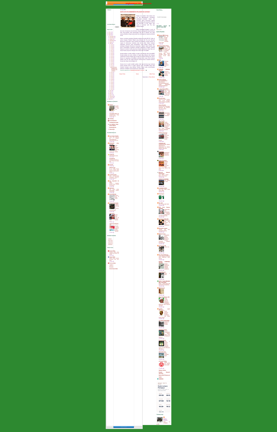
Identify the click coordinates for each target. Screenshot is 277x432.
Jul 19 (112, 61)
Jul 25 (112, 53)
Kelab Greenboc (163, 160)
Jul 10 (112, 76)
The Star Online (112, 263)
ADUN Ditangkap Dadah (113, 155)
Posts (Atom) (152, 77)
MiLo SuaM (161, 121)
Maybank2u (110, 243)
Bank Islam (110, 240)
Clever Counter (159, 29)
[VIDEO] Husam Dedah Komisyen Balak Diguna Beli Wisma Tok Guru (164, 165)
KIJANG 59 (111, 154)
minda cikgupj (162, 79)
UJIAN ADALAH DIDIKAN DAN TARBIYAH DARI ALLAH (164, 257)
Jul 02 (112, 87)
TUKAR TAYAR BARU (113, 203)
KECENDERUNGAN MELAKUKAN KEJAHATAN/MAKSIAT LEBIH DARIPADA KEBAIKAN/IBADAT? (164, 83)
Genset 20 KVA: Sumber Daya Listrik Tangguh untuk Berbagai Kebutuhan (164, 100)
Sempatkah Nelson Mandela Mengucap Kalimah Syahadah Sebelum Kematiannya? (164, 239)
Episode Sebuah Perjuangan (164, 173)
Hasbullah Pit (112, 158)
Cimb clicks (110, 241)
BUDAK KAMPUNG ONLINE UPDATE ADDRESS (166, 266)
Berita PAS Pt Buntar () (164, 375)
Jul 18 (112, 63)
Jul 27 (112, 50)
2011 (109, 32)
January (111, 97)
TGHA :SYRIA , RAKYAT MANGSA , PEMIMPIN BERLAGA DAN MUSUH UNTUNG (164, 302)
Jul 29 (112, 47)
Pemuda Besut (162, 340)
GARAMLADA (162, 143)
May (110, 92)
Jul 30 (112, 46)
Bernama (111, 266)
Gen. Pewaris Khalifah (113, 136)
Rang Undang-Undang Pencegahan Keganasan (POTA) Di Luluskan (114, 176)
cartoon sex (166, 246)
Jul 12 (112, 75)
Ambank (110, 238)
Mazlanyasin (162, 288)
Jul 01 (112, 89)
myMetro (111, 265)
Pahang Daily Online (164, 45)
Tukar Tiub (161, 112)
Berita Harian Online (113, 268)
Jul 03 (112, 86)
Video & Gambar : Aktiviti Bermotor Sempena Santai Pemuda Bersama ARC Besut (164, 345)
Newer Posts (122, 74)
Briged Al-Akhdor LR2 (164, 297)
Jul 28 (112, 49)
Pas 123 (161, 203)
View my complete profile (163, 423)
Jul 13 (112, 73)
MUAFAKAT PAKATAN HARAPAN (166, 154)
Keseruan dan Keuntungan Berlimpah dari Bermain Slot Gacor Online (164, 107)
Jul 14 (112, 72)
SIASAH (111, 104)
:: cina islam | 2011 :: (164, 89)
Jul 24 (112, 54)
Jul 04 (112, 85)
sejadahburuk (162, 272)
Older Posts (152, 74)
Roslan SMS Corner (163, 35)
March (111, 94)
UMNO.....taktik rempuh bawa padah (167, 363)
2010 (109, 33)
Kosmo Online (112, 250)
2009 (109, 34)
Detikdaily (111, 118)
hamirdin (111, 164)
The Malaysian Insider (113, 122)
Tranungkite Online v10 (114, 113)
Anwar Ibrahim (162, 105)
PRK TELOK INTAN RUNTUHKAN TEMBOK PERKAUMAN (114, 190)
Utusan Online (112, 257)
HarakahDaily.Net (113, 120)
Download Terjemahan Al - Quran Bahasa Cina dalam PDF (114, 160)
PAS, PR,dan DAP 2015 (164, 204)
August (110, 42)
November (112, 37)
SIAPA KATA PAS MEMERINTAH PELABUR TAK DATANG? (135, 11)
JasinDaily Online (113, 174)
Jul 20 (112, 60)
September (112, 40)
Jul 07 (112, 80)
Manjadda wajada (163, 228)
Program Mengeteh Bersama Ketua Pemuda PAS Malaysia (114, 184)
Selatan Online (162, 370)
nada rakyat (111, 213)
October (111, 39)
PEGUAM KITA (162, 352)
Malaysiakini (112, 129)
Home (137, 74)
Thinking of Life (163, 329)
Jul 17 (112, 64)
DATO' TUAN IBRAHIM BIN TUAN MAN (164, 282)
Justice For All (162, 245)
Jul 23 (112, 56)
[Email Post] (146, 70)
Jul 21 (112, 58)
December (112, 36)
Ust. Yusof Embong (163, 254)
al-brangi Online (163, 361)
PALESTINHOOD (112, 194)
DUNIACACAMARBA (164, 179)
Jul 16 (112, 65)
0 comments (142, 70)
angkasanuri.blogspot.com (138, 3)
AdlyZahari (111, 188)
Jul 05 (112, 83)
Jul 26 (112, 51)
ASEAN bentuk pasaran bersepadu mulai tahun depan (114, 259)
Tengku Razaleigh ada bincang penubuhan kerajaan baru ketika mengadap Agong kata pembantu (164, 126)
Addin (160, 377)
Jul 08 (112, 79)
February (111, 96)
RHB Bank (110, 244)
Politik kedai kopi (163, 132)
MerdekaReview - (113, 127)
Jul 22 (112, 57)
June (111, 90)
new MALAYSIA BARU (164, 320)
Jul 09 (112, 77)
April (110, 93)
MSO (160, 60)
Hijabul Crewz (162, 233)
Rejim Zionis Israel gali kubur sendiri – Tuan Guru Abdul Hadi (167, 93)
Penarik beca (162, 98)
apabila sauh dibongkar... (164, 309)
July (110, 43)
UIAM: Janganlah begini (166, 354)
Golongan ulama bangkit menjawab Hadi (166, 64)
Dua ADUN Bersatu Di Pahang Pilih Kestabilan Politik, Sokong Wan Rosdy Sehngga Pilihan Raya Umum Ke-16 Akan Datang (164, 51)
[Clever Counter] (157, 28)
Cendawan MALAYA (163, 219)
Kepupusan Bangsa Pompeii (166, 323)
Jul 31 (112, 44)
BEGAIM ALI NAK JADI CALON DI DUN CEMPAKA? (167, 223)
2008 (109, 99)
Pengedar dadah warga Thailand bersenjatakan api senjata (114, 253)
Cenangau (161, 151)
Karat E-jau (161, 193)
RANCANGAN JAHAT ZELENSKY (167, 114)
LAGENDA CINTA (163, 188)
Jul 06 (112, 82)
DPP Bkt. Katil (112, 167)
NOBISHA (161, 378)
